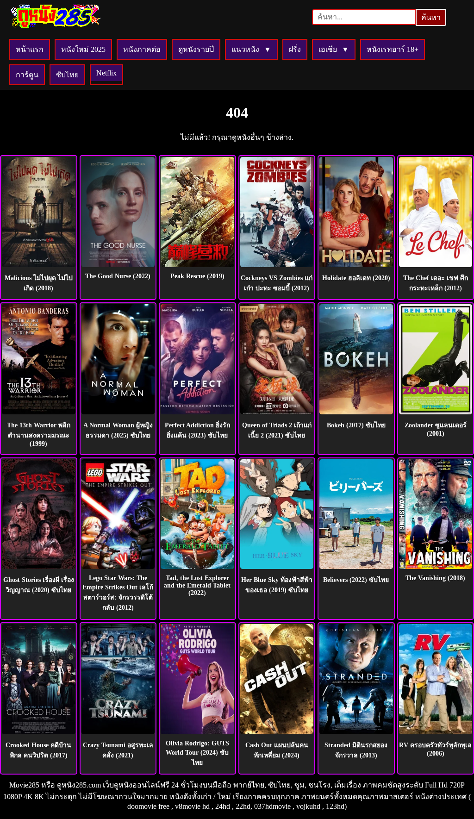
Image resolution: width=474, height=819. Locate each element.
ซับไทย (67, 75)
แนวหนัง (245, 49)
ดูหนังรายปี (196, 49)
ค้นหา (431, 17)
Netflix (106, 73)
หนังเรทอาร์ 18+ (392, 49)
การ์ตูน (27, 75)
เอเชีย (327, 49)
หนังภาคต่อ (142, 49)
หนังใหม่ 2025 (83, 49)
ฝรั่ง (295, 49)
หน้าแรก (30, 49)
